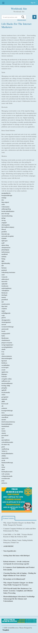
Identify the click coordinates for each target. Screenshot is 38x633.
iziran (3, 467)
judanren (4, 483)
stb (2, 406)
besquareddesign (7, 195)
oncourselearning (7, 216)
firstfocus (4, 363)
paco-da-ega (5, 213)
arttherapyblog (6, 209)
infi (3, 302)
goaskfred (5, 299)
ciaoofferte (5, 417)
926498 (4, 238)
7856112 (4, 451)
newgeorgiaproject (7, 345)
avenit (3, 370)
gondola (4, 232)
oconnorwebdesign (8, 327)
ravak (3, 460)
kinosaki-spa (6, 234)
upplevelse (5, 372)
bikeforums (5, 338)
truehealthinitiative (7, 453)
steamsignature (6, 322)
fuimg (3, 259)
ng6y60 (4, 390)
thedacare (5, 293)
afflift (3, 401)
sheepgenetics (6, 320)
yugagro (4, 222)
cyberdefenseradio (7, 442)
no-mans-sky (6, 444)
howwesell (5, 404)
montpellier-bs (6, 193)
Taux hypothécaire (9, 551)
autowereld (5, 329)
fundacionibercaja (7, 462)
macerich (4, 281)
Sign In (33, 3)
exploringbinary (7, 288)
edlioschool (5, 279)
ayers (3, 429)
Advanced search (21, 20)
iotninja (4, 198)
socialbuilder (6, 365)
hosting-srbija (6, 385)
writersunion (5, 207)
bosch (3, 331)
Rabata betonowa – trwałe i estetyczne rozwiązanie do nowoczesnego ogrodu (16, 562)
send (3, 275)
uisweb (4, 324)
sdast (3, 469)
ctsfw (3, 204)
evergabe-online (7, 379)
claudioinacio (6, 340)
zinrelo (4, 433)
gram (3, 447)
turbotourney (6, 252)
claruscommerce (7, 356)
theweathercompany (8, 227)
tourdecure (5, 286)
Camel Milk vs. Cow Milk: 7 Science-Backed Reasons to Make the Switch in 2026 (17, 535)
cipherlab (4, 284)
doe (3, 200)
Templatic (6, 630)
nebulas (4, 256)
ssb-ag (4, 220)
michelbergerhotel (7, 415)
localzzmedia (6, 392)
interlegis (4, 295)
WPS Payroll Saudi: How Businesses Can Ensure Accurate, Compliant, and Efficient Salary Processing (18, 590)
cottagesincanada (7, 476)
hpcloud (4, 361)
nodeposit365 (6, 333)
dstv (3, 438)
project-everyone (7, 343)
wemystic (4, 277)
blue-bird (4, 306)
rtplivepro (5, 241)
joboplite (4, 388)
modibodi (5, 254)
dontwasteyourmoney (8, 422)
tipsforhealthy (6, 263)
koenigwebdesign (7, 410)
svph (3, 315)
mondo (4, 419)
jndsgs (4, 218)
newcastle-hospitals (8, 236)
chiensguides (6, 225)
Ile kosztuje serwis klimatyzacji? (14, 579)
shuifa (3, 349)
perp (3, 481)
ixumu (4, 431)
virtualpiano (5, 290)
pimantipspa (5, 250)
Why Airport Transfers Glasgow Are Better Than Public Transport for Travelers (19, 524)
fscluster (4, 376)
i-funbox (4, 308)
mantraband (5, 426)
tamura (4, 297)
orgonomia (5, 458)
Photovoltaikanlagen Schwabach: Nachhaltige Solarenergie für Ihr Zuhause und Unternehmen (19, 598)
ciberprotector (6, 247)
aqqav (3, 311)
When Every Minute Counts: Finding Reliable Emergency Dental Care (18, 541)
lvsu (3, 352)
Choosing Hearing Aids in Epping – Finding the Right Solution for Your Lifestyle (19, 574)
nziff (3, 243)
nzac (3, 354)
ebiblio (4, 456)
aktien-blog (5, 245)
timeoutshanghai (7, 358)
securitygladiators (7, 347)
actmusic (4, 408)
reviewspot (5, 367)
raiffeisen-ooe (6, 381)
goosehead (5, 435)
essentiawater (6, 478)
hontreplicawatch (7, 471)
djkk (3, 261)
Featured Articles (8, 518)
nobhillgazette (6, 313)
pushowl (4, 270)
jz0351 (4, 318)
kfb (3, 266)
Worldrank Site (19, 8)
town (3, 413)
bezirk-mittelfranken (8, 211)
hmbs (3, 336)
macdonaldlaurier (7, 383)
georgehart (5, 397)
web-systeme (6, 474)
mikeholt (4, 399)
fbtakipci (4, 374)
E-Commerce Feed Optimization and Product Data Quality (18, 568)
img (3, 465)
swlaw (3, 395)
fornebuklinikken (7, 424)
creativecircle (6, 304)
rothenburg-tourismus (8, 272)
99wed (4, 229)
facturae (4, 268)
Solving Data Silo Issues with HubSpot (16, 555)
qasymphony (6, 440)
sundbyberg (5, 449)
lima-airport (5, 202)
